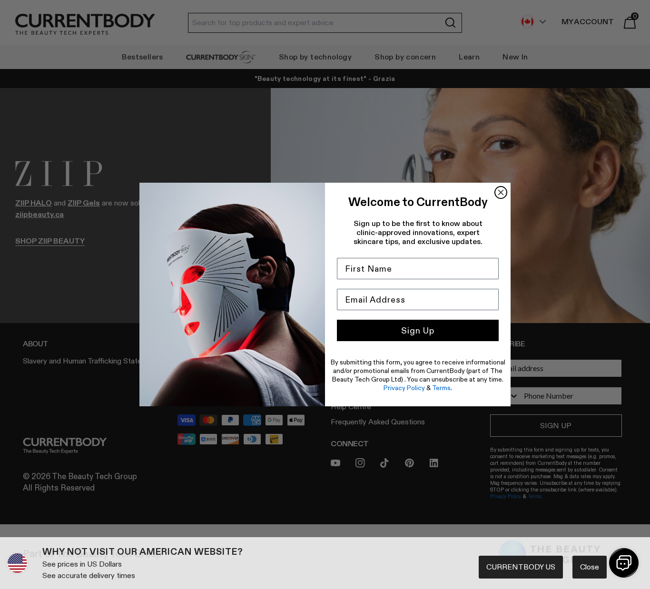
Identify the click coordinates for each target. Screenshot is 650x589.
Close (589, 566)
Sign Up (417, 330)
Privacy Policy (404, 387)
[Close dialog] (501, 192)
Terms (441, 387)
